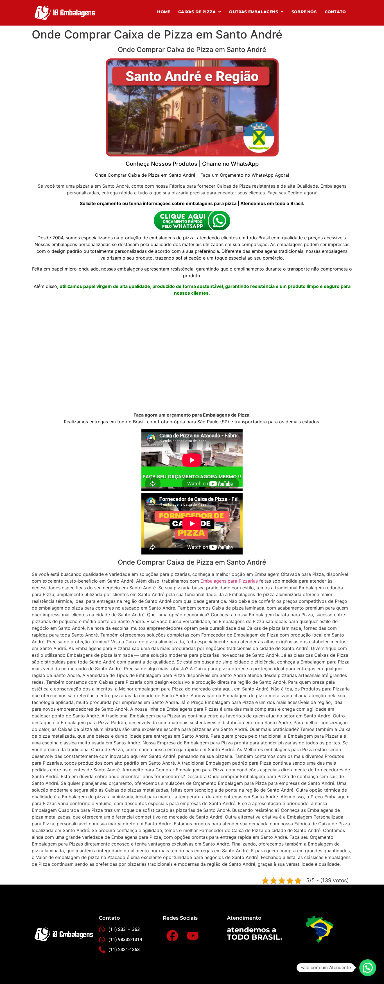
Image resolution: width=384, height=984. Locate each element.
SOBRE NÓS (304, 11)
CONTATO (335, 11)
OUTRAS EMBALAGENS (253, 11)
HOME (163, 11)
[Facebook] (172, 935)
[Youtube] (192, 935)
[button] (199, 12)
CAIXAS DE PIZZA (197, 11)
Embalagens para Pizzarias (229, 581)
